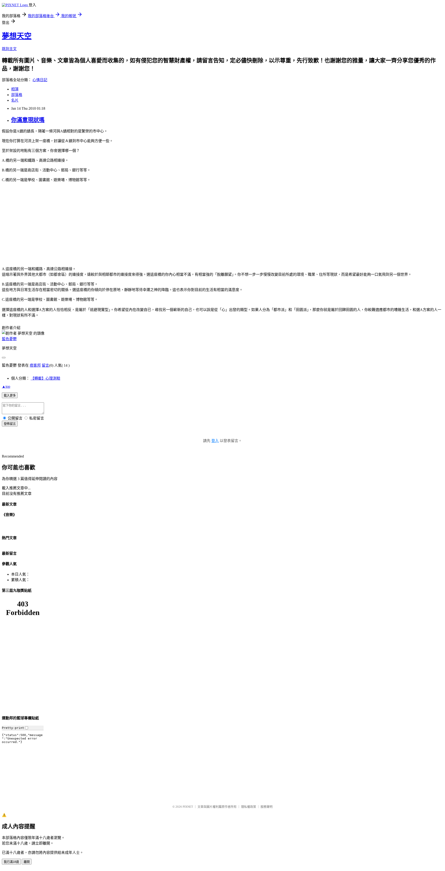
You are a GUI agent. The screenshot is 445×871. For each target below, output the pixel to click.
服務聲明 (267, 806)
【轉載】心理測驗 (45, 378)
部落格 (16, 95)
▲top (6, 386)
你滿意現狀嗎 (27, 120)
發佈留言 (10, 424)
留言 (45, 365)
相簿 (15, 89)
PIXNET (188, 806)
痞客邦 (35, 365)
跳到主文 (9, 49)
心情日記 (39, 80)
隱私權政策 (248, 806)
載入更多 (10, 395)
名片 (15, 100)
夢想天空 (17, 36)
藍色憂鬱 (9, 339)
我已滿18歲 (11, 862)
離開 (27, 862)
